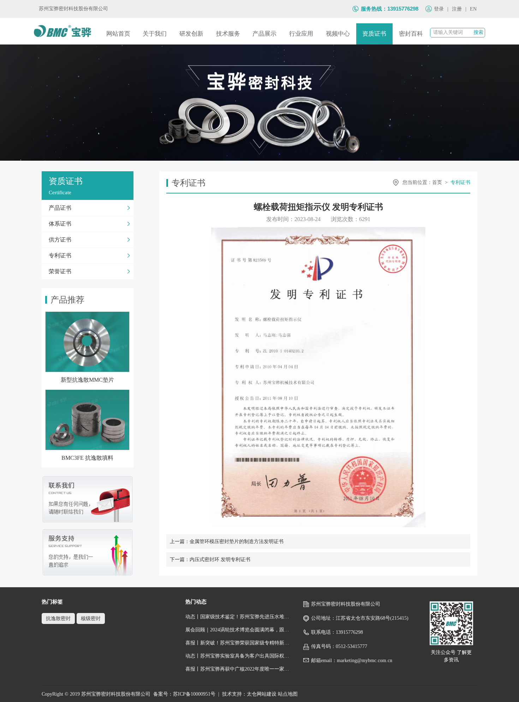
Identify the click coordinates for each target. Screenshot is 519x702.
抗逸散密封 (58, 618)
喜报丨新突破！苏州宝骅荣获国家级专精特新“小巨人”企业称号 (237, 643)
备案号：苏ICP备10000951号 (184, 694)
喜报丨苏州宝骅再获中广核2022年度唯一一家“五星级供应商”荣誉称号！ (237, 669)
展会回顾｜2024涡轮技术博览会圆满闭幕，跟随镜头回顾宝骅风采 (237, 629)
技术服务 (228, 33)
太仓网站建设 (261, 694)
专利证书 (460, 182)
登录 (439, 9)
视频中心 (338, 33)
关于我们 (155, 33)
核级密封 (91, 618)
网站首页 (118, 33)
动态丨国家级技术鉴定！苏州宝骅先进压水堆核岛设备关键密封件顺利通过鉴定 (237, 616)
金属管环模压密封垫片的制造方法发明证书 (237, 541)
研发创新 (191, 33)
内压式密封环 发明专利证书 (220, 559)
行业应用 (301, 33)
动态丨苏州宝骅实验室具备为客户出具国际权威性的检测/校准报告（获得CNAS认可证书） (237, 656)
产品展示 (264, 33)
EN (473, 9)
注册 (457, 9)
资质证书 (374, 33)
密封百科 (411, 33)
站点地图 (288, 694)
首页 (437, 182)
